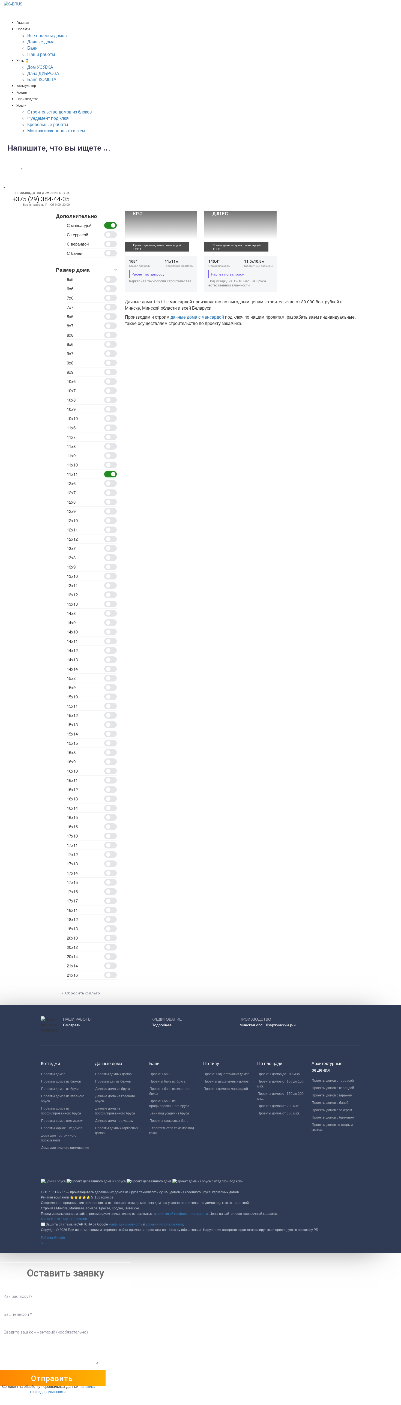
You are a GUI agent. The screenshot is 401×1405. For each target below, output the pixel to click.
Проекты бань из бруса (167, 1081)
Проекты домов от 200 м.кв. (279, 1106)
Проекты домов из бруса (60, 1089)
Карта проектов (74, 1219)
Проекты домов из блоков (61, 1081)
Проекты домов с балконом (333, 1117)
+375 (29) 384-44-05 (41, 199)
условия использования (164, 1224)
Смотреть (71, 1025)
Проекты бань (160, 1074)
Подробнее (161, 1025)
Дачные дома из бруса (112, 1089)
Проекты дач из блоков (113, 1081)
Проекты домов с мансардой (226, 1089)
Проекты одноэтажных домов (226, 1074)
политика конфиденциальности (62, 1389)
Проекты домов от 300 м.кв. (279, 1113)
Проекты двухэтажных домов (226, 1081)
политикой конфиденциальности (182, 1214)
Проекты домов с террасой (333, 1081)
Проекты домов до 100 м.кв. (279, 1074)
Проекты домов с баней (330, 1103)
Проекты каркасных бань (168, 1121)
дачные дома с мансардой (197, 317)
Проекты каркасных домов (61, 1128)
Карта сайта (50, 1219)
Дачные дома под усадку (114, 1121)
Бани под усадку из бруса (169, 1113)
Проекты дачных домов (113, 1074)
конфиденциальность (125, 1224)
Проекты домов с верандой (333, 1088)
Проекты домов (53, 1074)
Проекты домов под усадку (62, 1121)
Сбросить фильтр (82, 993)
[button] (200, 1240)
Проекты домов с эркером (332, 1110)
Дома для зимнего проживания (65, 1148)
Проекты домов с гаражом (332, 1095)
